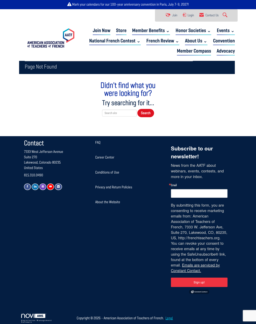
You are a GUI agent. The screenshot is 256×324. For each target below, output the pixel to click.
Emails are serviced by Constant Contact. (195, 267)
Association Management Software (36, 321)
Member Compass (194, 51)
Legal (169, 318)
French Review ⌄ (162, 41)
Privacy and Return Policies (113, 187)
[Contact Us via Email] (58, 187)
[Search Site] (225, 15)
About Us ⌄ (196, 41)
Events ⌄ (226, 30)
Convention (224, 41)
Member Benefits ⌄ (151, 30)
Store (121, 30)
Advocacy (226, 51)
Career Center (104, 157)
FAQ (97, 142)
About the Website (107, 202)
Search (145, 113)
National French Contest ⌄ (115, 41)
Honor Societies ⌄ (193, 30)
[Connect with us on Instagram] (42, 187)
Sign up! (199, 282)
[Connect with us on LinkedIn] (35, 187)
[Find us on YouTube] (50, 187)
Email (174, 185)
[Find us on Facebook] (27, 187)
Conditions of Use (107, 172)
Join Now (101, 30)
